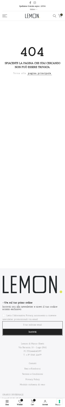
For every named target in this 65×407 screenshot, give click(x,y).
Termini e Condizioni (32, 374)
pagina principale (39, 73)
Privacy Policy (32, 379)
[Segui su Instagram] (34, 3)
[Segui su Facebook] (30, 3)
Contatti (32, 363)
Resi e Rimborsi (32, 368)
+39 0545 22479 (34, 354)
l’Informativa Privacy (22, 315)
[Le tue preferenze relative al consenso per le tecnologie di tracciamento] (59, 401)
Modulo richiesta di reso (32, 384)
